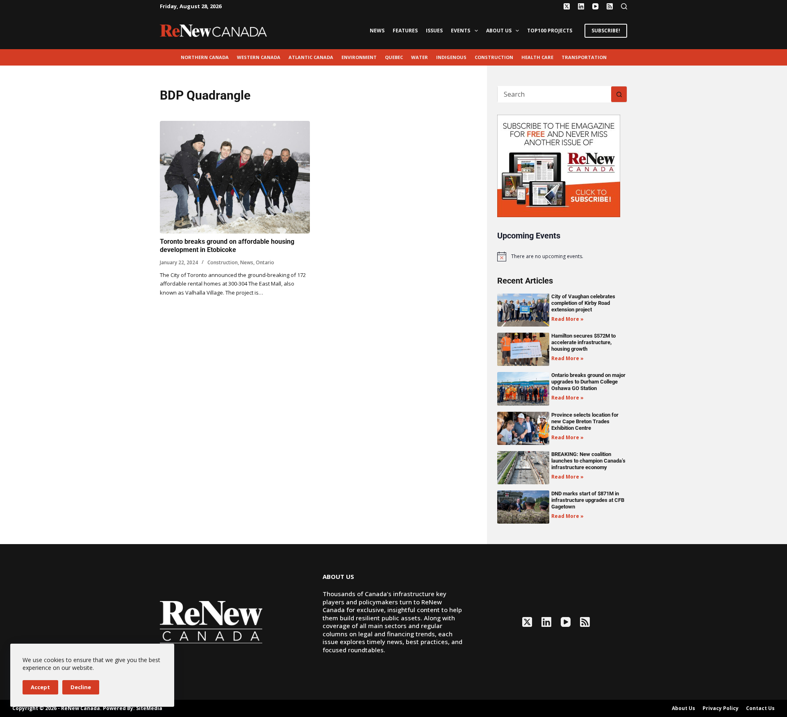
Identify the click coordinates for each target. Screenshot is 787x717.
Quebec (394, 57)
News (377, 30)
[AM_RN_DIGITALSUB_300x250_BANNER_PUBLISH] (558, 165)
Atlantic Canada (311, 57)
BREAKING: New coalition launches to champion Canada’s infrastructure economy (588, 460)
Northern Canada (205, 57)
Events (460, 30)
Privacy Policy (721, 708)
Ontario (265, 262)
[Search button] (619, 94)
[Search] (624, 6)
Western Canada (258, 57)
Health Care (537, 57)
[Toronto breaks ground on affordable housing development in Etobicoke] (235, 177)
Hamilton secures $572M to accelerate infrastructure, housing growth (583, 342)
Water (419, 57)
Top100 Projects (549, 30)
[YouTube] (595, 6)
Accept (40, 687)
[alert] (562, 256)
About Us (499, 30)
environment (359, 57)
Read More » (567, 318)
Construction (494, 57)
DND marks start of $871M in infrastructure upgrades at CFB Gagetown (587, 500)
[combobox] (554, 94)
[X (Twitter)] (567, 6)
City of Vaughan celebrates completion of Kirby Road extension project (583, 303)
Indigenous (451, 57)
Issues (434, 30)
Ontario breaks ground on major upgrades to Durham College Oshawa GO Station (588, 381)
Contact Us (760, 708)
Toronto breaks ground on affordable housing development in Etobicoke (227, 246)
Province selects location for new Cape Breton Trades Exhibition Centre (585, 421)
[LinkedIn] (581, 6)
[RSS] (610, 6)
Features (405, 30)
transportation (584, 57)
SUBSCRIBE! (605, 30)
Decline (81, 687)
